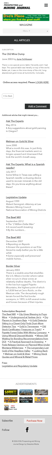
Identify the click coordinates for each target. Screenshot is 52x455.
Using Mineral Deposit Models (17, 336)
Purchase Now (34, 421)
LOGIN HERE (42, 82)
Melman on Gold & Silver (20, 141)
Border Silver (13, 266)
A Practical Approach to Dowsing (26, 342)
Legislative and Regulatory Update (19, 366)
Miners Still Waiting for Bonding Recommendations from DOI (25, 339)
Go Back (8, 96)
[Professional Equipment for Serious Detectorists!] (26, 17)
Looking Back (41, 351)
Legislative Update (16, 197)
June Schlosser (24, 59)
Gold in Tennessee (29, 327)
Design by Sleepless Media (29, 444)
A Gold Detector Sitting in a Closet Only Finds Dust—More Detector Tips (24, 323)
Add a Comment (37, 106)
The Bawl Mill (13, 217)
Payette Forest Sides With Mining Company (24, 333)
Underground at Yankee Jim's (26, 317)
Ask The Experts (15, 121)
